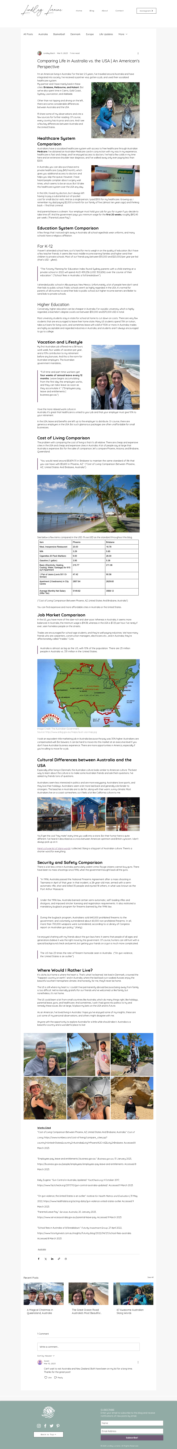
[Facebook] (45, 1425)
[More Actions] (138, 1362)
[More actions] (138, 53)
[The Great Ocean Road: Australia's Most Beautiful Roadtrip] (89, 1294)
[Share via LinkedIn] (52, 1258)
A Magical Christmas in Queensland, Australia (40, 1311)
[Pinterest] (57, 1425)
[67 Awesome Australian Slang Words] (133, 1294)
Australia (43, 34)
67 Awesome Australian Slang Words (130, 1311)
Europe (90, 34)
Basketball (59, 34)
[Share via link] (59, 1258)
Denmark (75, 34)
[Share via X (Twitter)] (45, 1258)
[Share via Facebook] (38, 1258)
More (121, 34)
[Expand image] (54, 814)
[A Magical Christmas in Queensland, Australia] (44, 1294)
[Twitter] (51, 1425)
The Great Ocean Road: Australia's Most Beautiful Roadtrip (86, 1311)
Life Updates (106, 34)
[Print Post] (65, 1258)
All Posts (28, 34)
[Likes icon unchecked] (46, 1377)
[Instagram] (38, 1425)
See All (150, 1277)
